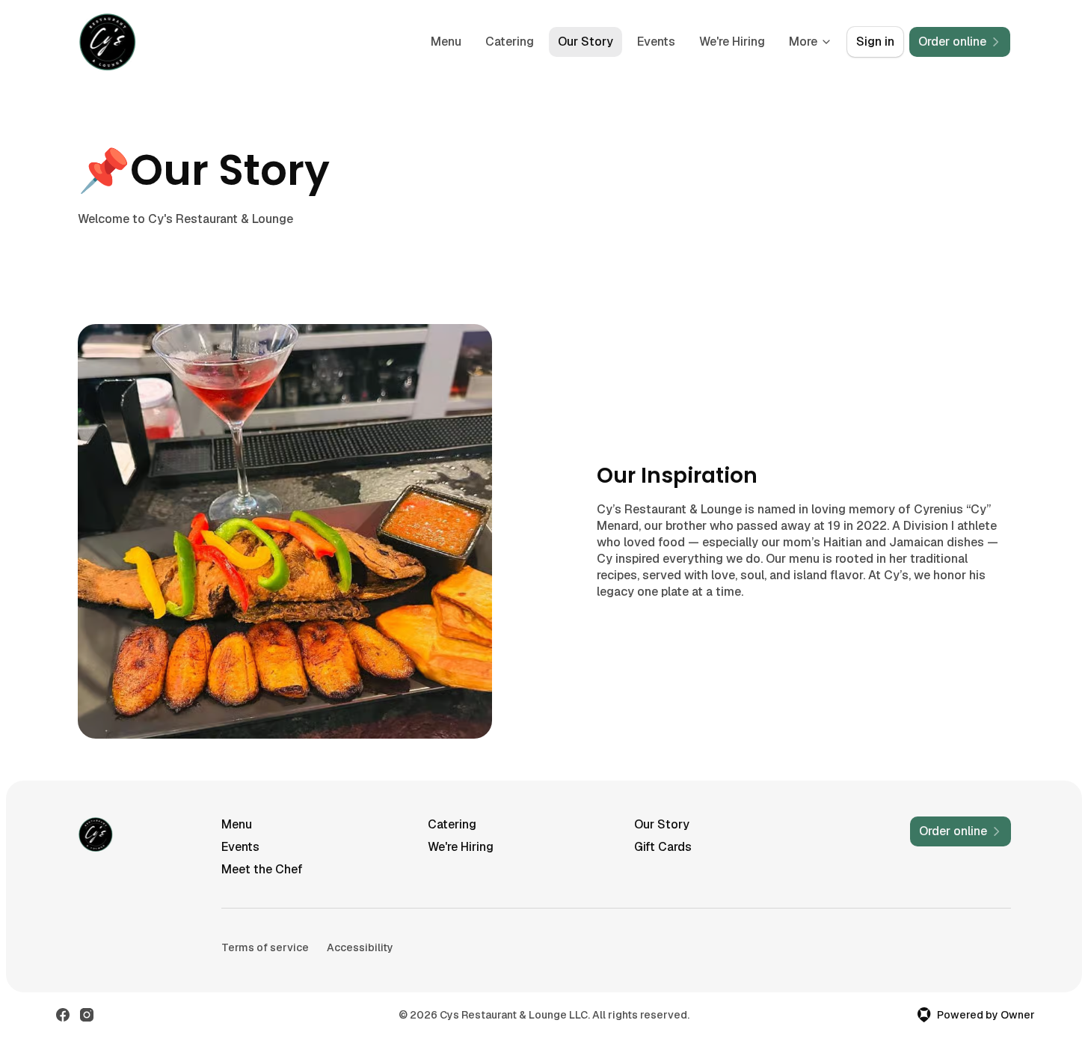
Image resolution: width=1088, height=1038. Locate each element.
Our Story (585, 41)
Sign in (875, 41)
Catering (509, 41)
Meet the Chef (262, 869)
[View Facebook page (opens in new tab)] (63, 1015)
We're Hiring (732, 41)
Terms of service (265, 947)
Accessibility (360, 947)
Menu (446, 41)
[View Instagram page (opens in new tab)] (87, 1015)
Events (656, 41)
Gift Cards (663, 847)
